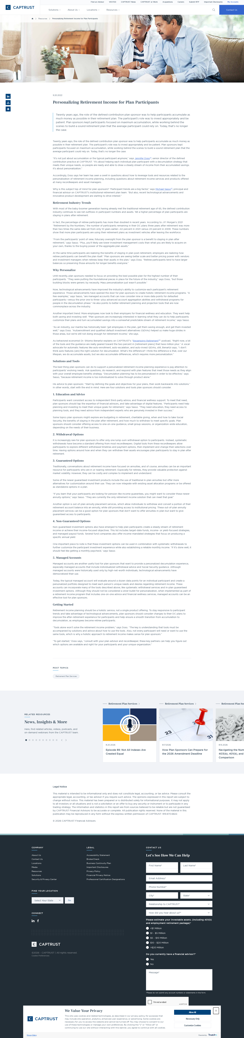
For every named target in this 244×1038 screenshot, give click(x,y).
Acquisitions (168, 2)
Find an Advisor (97, 2)
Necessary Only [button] (193, 1018)
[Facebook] (38, 920)
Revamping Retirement (145, 340)
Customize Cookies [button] (192, 1025)
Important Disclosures (213, 2)
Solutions (53, 9)
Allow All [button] (192, 1012)
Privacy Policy (32, 1035)
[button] (216, 1011)
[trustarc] (212, 1035)
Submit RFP (194, 2)
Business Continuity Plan (99, 863)
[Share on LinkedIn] (8, 96)
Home (32, 18)
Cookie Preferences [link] (40, 955)
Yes (152, 959)
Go (69, 900)
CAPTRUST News (128, 2)
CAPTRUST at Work (149, 2)
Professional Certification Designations (106, 879)
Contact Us (231, 10)
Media (34, 867)
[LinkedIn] (33, 920)
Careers (181, 2)
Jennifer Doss (142, 158)
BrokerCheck (93, 859)
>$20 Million (157, 947)
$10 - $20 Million (159, 942)
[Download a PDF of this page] (8, 102)
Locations (92, 9)
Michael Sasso (163, 189)
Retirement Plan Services (66, 676)
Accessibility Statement (98, 855)
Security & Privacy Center (44, 879)
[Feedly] (8, 109)
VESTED (112, 2)
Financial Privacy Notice (98, 875)
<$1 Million (156, 928)
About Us (73, 9)
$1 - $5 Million (157, 933)
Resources (111, 9)
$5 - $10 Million (158, 937)
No (151, 964)
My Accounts (232, 2)
